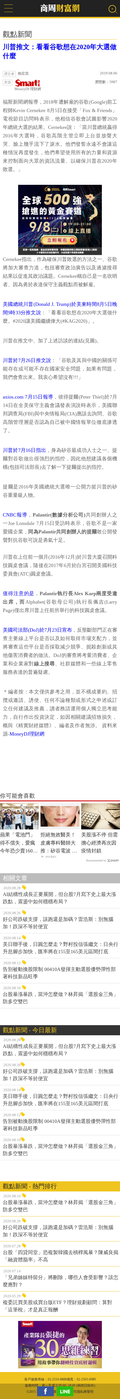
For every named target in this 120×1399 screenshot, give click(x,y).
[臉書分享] (47, 1391)
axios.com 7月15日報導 (28, 397)
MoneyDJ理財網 (26, 734)
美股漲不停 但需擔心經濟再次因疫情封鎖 (99, 843)
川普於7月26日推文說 (27, 360)
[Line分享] (66, 1391)
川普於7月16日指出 (24, 450)
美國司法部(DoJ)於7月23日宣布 (37, 630)
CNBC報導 (15, 515)
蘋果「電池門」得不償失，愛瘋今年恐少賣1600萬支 (17, 843)
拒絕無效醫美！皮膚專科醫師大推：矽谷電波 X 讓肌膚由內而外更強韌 (58, 843)
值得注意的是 (18, 593)
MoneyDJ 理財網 (28, 89)
